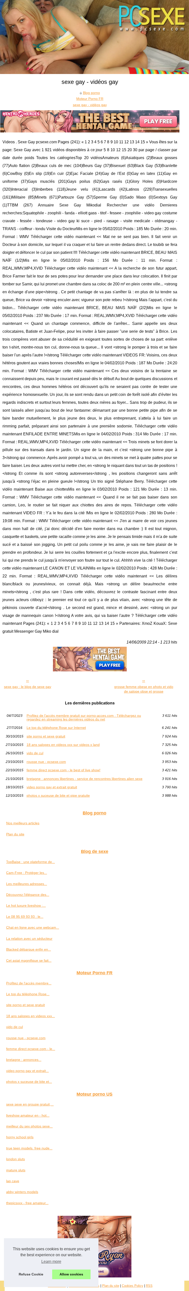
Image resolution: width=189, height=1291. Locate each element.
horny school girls (19, 1137)
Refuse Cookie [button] (31, 1274)
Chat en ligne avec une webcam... (32, 927)
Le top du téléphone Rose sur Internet (56, 727)
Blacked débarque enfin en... (28, 949)
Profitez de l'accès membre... (28, 983)
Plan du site (15, 834)
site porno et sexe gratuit (46, 736)
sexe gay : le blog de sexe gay (27, 687)
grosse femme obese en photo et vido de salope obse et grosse (143, 689)
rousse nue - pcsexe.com (46, 761)
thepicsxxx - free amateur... (27, 1203)
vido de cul (35, 753)
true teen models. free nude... (29, 1148)
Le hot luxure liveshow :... (26, 905)
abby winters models (22, 1192)
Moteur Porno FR (89, 99)
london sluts (15, 1159)
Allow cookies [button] (71, 1274)
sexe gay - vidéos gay (90, 105)
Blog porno (91, 93)
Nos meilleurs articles (22, 823)
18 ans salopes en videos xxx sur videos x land (63, 744)
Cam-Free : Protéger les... (26, 873)
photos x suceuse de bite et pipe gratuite (58, 795)
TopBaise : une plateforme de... (30, 862)
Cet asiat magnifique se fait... (28, 960)
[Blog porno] (94, 37)
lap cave (12, 1181)
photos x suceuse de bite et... (29, 1082)
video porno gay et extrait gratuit (52, 787)
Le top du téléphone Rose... (27, 994)
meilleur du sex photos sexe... (29, 1126)
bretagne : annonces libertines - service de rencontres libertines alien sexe (84, 778)
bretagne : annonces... (23, 1060)
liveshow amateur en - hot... (27, 1115)
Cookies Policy (132, 1286)
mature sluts (15, 1170)
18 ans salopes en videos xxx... (30, 1016)
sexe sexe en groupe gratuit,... (30, 1104)
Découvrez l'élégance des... (27, 895)
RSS (149, 1286)
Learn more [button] (51, 1261)
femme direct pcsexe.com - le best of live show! (63, 770)
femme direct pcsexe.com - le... (30, 1049)
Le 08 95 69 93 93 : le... (24, 917)
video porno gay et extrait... (27, 1071)
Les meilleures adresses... (26, 884)
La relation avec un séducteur (29, 939)
